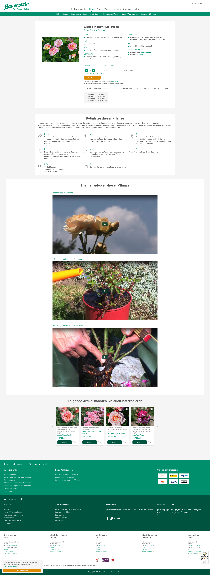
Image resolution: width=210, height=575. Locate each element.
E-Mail (6, 549)
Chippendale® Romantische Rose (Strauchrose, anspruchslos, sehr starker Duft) (67, 430)
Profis (99, 9)
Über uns (127, 9)
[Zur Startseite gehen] (16, 6)
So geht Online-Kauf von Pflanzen (68, 480)
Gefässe (144, 14)
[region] (60, 49)
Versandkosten (10, 475)
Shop (91, 9)
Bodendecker (76, 14)
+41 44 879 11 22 (195, 546)
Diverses (152, 14)
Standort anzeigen (9, 553)
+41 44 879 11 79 (149, 546)
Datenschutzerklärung (12, 488)
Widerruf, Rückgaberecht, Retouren (17, 486)
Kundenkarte (9, 518)
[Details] (75, 441)
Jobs (136, 9)
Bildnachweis (60, 515)
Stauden (66, 14)
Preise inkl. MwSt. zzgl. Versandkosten (95, 74)
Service (117, 9)
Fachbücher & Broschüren (14, 515)
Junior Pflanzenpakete (130, 14)
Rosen (85, 14)
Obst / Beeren (95, 14)
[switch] (204, 562)
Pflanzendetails (146, 52)
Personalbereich (61, 518)
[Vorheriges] (52, 426)
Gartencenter (80, 9)
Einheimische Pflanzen (111, 14)
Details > (64, 442)
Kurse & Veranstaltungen (13, 512)
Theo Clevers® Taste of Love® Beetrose (90, 428)
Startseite (71, 9)
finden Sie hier (114, 81)
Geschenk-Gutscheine (12, 520)
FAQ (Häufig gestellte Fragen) (66, 475)
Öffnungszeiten (8, 551)
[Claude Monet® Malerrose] (60, 49)
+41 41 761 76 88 (103, 546)
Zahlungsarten (9, 480)
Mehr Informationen (10, 566)
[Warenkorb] (203, 4)
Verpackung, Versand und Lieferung (17, 477)
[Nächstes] (157, 426)
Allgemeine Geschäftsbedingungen (17, 483)
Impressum (8, 491)
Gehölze (57, 14)
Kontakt (7, 509)
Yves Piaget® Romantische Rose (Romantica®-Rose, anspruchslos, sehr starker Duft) (141, 430)
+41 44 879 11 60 (11, 546)
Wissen (107, 9)
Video (141, 55)
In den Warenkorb (92, 78)
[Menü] (207, 552)
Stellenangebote (10, 523)
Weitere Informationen (194, 551)
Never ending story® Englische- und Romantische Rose (117, 429)
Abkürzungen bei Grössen (65, 477)
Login (200, 3)
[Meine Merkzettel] (196, 3)
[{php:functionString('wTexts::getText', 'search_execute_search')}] (192, 3)
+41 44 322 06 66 (57, 546)
